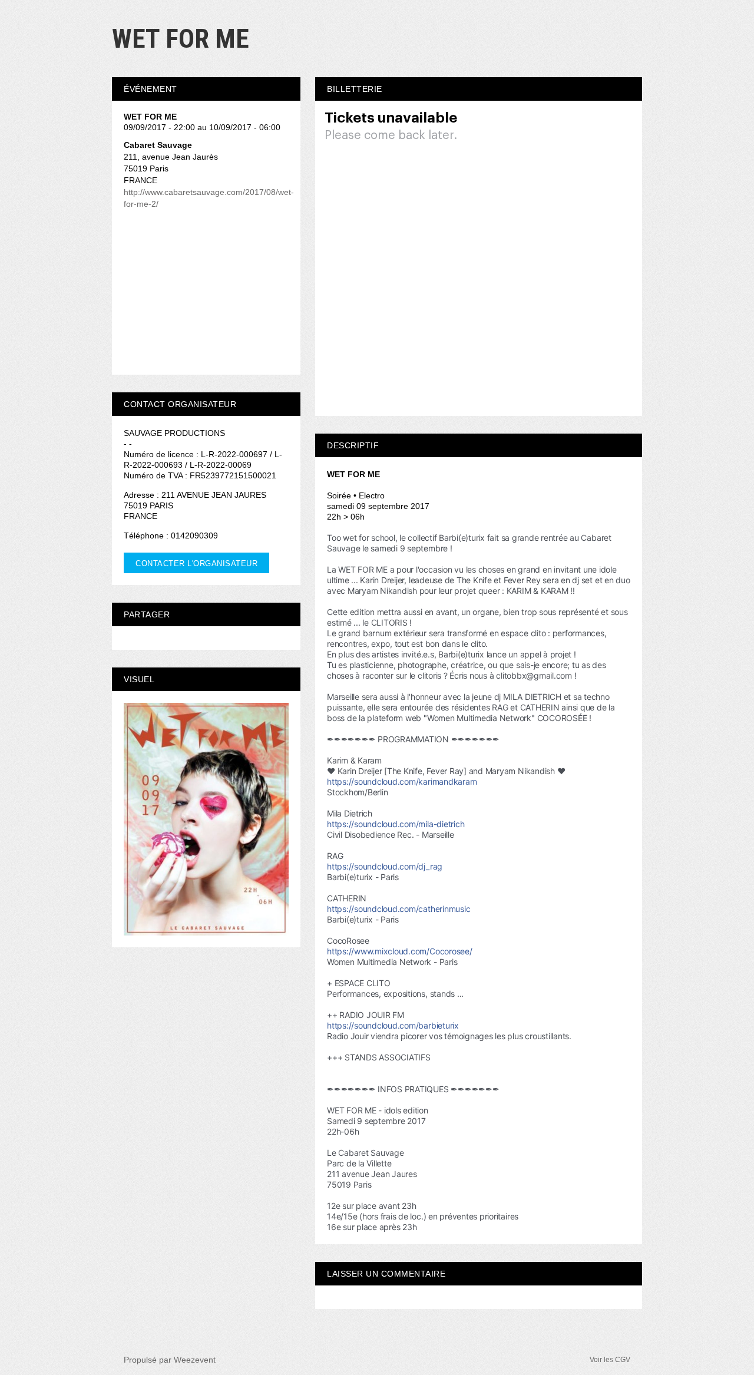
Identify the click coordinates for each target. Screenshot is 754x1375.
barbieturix (393, 1025)
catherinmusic (398, 909)
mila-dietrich (395, 824)
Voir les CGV (610, 1360)
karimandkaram (402, 781)
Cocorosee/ (399, 951)
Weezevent (195, 1359)
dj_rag (384, 866)
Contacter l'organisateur (196, 563)
